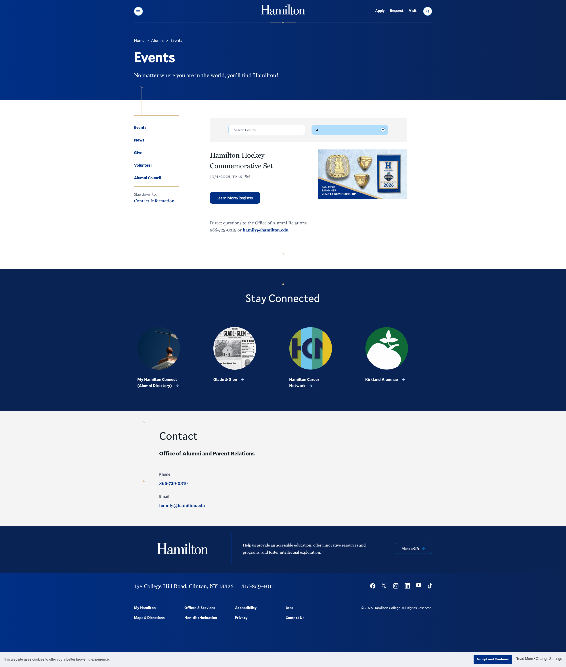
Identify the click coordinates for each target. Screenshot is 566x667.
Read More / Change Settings (539, 659)
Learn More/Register (234, 198)
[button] (138, 11)
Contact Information (154, 200)
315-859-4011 (257, 586)
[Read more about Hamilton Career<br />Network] (310, 348)
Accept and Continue (493, 659)
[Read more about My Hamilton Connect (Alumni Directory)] (158, 348)
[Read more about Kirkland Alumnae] (386, 348)
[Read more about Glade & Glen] (234, 348)
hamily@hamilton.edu (266, 229)
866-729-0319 (173, 483)
